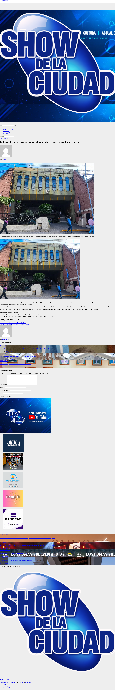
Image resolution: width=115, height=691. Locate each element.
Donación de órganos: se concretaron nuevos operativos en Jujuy (16, 324)
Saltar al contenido (4, 0)
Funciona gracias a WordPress (7, 682)
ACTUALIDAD (7, 132)
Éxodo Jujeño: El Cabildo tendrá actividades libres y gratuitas (16, 560)
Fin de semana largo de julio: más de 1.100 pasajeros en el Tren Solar (18, 356)
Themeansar (28, 682)
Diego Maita (5, 159)
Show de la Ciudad (4, 679)
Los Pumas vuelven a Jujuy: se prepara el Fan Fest (13, 553)
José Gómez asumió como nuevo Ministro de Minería (13, 323)
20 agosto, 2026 (4, 563)
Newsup (21, 682)
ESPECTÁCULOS (8, 129)
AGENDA (6, 133)
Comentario (3, 384)
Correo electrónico (5, 390)
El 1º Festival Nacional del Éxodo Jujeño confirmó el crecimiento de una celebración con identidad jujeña (28, 545)
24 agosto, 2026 (4, 548)
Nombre (2, 387)
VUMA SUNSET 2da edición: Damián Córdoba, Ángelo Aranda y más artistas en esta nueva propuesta (27, 538)
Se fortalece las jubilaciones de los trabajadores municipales (15, 364)
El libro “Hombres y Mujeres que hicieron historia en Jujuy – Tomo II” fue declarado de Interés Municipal (28, 348)
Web (1, 393)
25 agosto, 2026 (4, 541)
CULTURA (6, 131)
